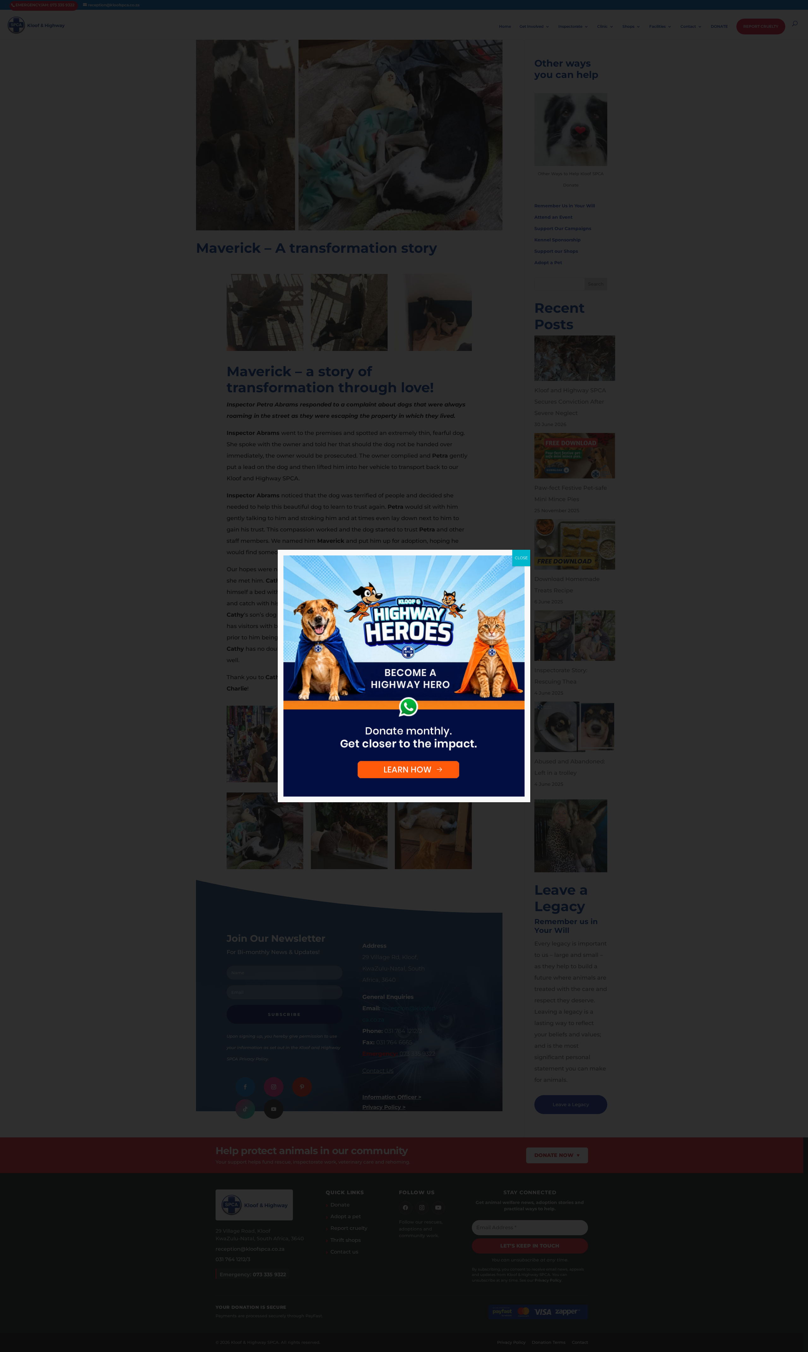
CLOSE (521, 557)
